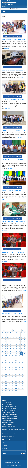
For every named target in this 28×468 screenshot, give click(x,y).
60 (16, 344)
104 (16, 355)
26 (21, 335)
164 (6, 376)
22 (10, 335)
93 (7, 353)
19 (2, 335)
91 (2, 353)
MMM (12, 465)
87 (16, 351)
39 (7, 339)
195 (16, 385)
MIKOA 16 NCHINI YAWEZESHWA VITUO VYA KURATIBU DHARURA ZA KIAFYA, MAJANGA (14, 70)
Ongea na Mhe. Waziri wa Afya (8, 0)
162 (22, 374)
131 (12, 365)
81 (24, 348)
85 (10, 351)
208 (12, 390)
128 (2, 365)
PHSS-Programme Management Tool (10, 418)
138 (12, 367)
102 (9, 355)
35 (21, 337)
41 (13, 339)
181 (16, 381)
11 (5, 332)
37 (2, 339)
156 (2, 374)
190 (22, 383)
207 (9, 390)
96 (16, 353)
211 (22, 390)
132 (16, 365)
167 (16, 376)
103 (12, 355)
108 (6, 358)
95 (13, 353)
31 (10, 337)
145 (12, 369)
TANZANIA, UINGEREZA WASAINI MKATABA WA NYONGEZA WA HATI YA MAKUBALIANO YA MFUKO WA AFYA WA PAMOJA (14, 99)
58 (10, 344)
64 (2, 346)
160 (16, 374)
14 (13, 332)
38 (5, 339)
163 (2, 376)
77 (13, 348)
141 (22, 367)
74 (5, 348)
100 (2, 355)
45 (24, 339)
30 (7, 337)
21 (7, 335)
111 (16, 358)
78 (16, 348)
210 (19, 390)
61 (19, 344)
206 (6, 390)
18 (24, 332)
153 (16, 372)
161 (19, 374)
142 (2, 369)
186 (9, 383)
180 (12, 381)
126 (19, 362)
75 (7, 348)
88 (19, 351)
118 (16, 360)
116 (9, 360)
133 (19, 365)
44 (21, 339)
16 (19, 332)
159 (12, 374)
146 (16, 369)
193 (9, 385)
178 (6, 381)
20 (5, 335)
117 (12, 360)
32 (13, 337)
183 (22, 381)
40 (10, 339)
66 (7, 346)
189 (19, 383)
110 (12, 358)
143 (6, 369)
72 (24, 346)
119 (19, 360)
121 (2, 362)
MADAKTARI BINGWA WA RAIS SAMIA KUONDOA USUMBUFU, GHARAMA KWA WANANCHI (14, 190)
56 (5, 344)
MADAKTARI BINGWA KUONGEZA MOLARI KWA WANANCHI (14, 39)
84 (7, 351)
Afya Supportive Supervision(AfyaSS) (10, 414)
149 (2, 372)
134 (22, 365)
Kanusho (8, 465)
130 (9, 365)
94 (10, 353)
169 (22, 376)
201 (12, 388)
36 (24, 337)
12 (7, 332)
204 (22, 388)
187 (12, 383)
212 (2, 392)
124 (12, 362)
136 (6, 367)
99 (24, 353)
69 (16, 346)
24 (16, 335)
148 (22, 369)
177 (2, 381)
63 (24, 344)
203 (19, 388)
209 (16, 390)
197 (22, 385)
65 (5, 346)
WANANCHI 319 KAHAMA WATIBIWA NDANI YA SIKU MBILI (14, 314)
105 (19, 355)
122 (6, 362)
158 (9, 374)
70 (19, 346)
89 (21, 351)
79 (19, 348)
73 (2, 348)
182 (19, 381)
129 (6, 365)
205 (2, 390)
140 (19, 367)
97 (19, 353)
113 (22, 358)
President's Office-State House (8, 426)
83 (5, 351)
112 (19, 358)
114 (2, 360)
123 (9, 362)
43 (19, 339)
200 (9, 388)
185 (6, 383)
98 (21, 353)
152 (12, 372)
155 (22, 372)
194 (12, 385)
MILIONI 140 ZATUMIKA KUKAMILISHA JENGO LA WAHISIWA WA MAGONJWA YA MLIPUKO (14, 252)
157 (6, 374)
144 (9, 369)
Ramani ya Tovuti (17, 465)
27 (24, 335)
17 (21, 332)
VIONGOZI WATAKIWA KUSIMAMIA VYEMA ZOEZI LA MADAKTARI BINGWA (14, 159)
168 (19, 376)
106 (22, 355)
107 (2, 358)
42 (16, 339)
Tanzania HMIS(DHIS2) (7, 420)
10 (2, 332)
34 (19, 337)
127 (22, 362)
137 (9, 367)
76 (10, 348)
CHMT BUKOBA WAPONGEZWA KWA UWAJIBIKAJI (14, 221)
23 (13, 335)
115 (6, 360)
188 (16, 383)
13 (10, 332)
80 (21, 348)
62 (21, 344)
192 (6, 385)
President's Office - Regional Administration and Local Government (13, 430)
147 (19, 369)
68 (13, 346)
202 (16, 388)
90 (24, 351)
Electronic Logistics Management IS (9, 416)
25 (19, 335)
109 (9, 358)
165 (9, 376)
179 (9, 381)
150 (6, 372)
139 (16, 367)
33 (16, 337)
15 (16, 332)
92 (5, 353)
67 (10, 346)
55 (2, 344)
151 (9, 372)
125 (16, 362)
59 (13, 344)
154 (19, 372)
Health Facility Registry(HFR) (8, 422)
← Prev (3, 330)
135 (2, 367)
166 (12, 376)
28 (2, 337)
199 (6, 388)
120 (22, 360)
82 (2, 351)
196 (19, 385)
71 (21, 346)
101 (6, 355)
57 (7, 344)
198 (2, 388)
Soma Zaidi (6, 48)
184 (2, 383)
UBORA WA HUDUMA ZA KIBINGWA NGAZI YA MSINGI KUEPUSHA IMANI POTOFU (14, 130)
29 (5, 337)
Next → (6, 392)
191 (2, 385)
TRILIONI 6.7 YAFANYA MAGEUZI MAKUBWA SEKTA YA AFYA (14, 283)
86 (13, 351)
